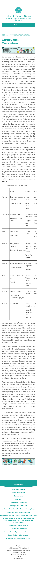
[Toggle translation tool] (24, 2)
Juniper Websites (24, 550)
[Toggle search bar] (29, 2)
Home (3, 34)
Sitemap (18, 556)
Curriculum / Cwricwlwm (22, 35)
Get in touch (18, 25)
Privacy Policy (18, 558)
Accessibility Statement (18, 554)
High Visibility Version (18, 552)
